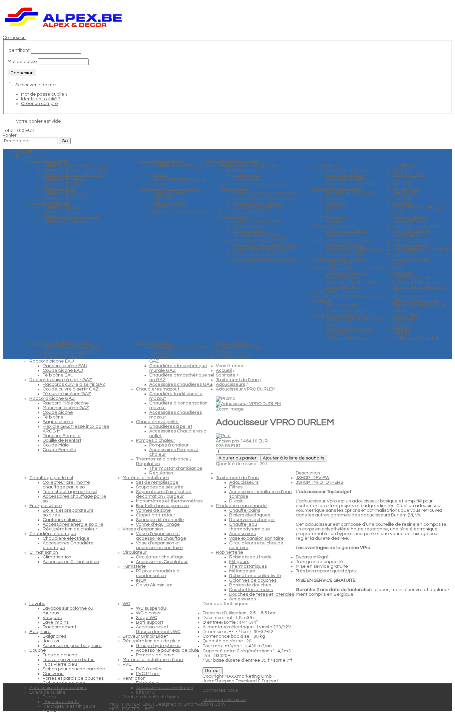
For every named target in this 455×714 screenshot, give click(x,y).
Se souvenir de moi (35, 85)
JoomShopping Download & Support (240, 681)
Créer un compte (39, 103)
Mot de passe (22, 61)
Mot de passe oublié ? (44, 94)
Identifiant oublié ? (40, 99)
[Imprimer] (223, 435)
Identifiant (19, 50)
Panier (10, 135)
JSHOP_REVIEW (312, 477)
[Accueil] (64, 28)
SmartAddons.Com (204, 704)
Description (308, 473)
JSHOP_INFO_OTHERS (319, 482)
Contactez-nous (220, 690)
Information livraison (224, 699)
